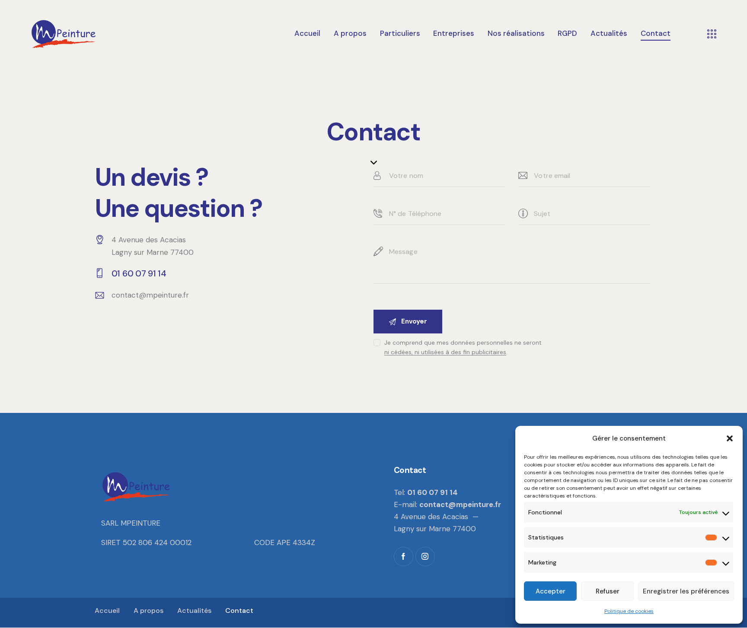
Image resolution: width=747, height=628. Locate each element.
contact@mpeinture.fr (150, 295)
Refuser (607, 591)
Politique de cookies (629, 611)
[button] (729, 438)
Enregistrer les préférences (686, 591)
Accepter (550, 591)
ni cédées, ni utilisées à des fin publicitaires (445, 352)
